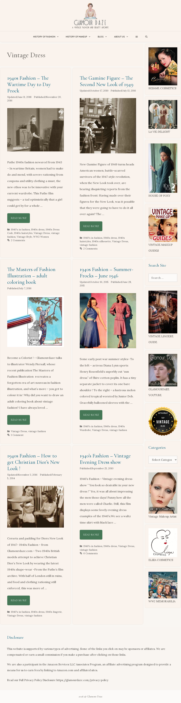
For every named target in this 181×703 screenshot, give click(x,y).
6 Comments (90, 553)
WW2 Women (41, 236)
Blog (101, 36)
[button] (136, 36)
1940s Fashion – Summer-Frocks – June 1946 (106, 272)
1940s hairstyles (23, 233)
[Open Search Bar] (146, 36)
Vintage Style (24, 236)
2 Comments (18, 240)
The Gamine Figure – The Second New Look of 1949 (106, 81)
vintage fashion (88, 244)
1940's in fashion (20, 229)
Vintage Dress (42, 233)
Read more (18, 218)
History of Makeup (76, 36)
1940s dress (38, 229)
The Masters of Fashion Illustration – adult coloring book (31, 275)
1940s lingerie (54, 611)
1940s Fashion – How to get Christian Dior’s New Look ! (33, 462)
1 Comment (17, 435)
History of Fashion (44, 36)
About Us (119, 36)
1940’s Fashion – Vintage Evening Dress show (105, 458)
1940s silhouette (101, 241)
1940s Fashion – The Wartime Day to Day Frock (29, 84)
